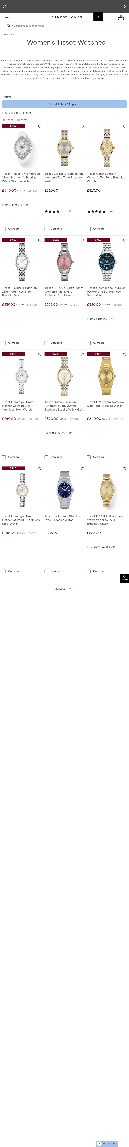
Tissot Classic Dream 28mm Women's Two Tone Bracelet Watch (64, 177)
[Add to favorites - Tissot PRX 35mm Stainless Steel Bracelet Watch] (82, 468)
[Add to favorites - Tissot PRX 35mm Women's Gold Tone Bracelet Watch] (124, 354)
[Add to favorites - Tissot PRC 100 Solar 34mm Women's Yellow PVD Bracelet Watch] (124, 468)
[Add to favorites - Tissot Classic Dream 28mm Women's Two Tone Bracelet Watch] (82, 126)
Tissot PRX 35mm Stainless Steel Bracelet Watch (63, 518)
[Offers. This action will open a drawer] (98, 16)
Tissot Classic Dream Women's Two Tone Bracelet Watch (106, 177)
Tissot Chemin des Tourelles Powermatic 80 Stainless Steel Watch (106, 292)
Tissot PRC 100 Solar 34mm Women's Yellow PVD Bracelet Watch (106, 520)
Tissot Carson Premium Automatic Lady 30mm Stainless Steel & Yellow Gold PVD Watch (64, 406)
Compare (14, 228)
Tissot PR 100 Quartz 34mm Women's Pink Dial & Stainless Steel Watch (64, 292)
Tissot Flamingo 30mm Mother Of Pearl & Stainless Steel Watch (21, 520)
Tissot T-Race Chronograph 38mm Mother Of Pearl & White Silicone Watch (21, 177)
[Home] (67, 17)
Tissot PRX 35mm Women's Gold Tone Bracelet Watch (105, 404)
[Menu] (23, 17)
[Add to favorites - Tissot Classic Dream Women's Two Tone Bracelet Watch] (124, 126)
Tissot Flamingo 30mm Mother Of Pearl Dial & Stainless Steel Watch (17, 406)
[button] (124, 6)
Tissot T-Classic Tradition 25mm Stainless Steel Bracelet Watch (19, 292)
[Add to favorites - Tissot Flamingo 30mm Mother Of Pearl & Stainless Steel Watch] (39, 468)
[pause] (4, 6)
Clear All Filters (21, 113)
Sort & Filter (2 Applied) (63, 104)
